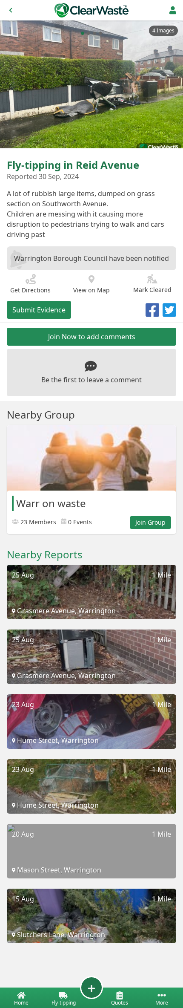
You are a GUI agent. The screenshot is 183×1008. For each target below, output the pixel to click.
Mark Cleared (152, 290)
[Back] (10, 10)
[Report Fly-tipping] (91, 987)
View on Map (91, 290)
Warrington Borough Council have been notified (91, 258)
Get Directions (30, 290)
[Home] (91, 10)
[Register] (173, 10)
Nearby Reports (45, 554)
